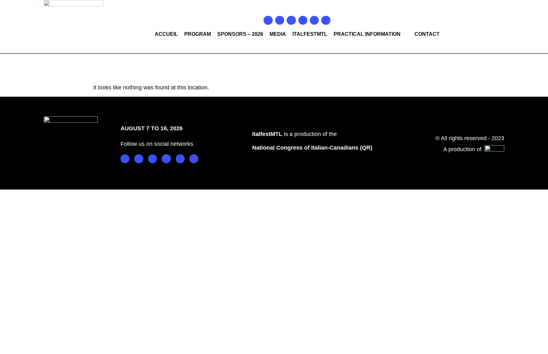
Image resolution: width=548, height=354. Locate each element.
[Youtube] (302, 20)
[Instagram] (279, 20)
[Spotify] (314, 20)
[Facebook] (268, 20)
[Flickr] (325, 20)
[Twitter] (291, 20)
